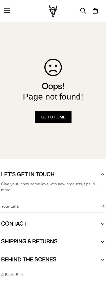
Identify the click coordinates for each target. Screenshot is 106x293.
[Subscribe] (98, 206)
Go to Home (53, 116)
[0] (95, 10)
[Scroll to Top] (95, 263)
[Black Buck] (53, 11)
